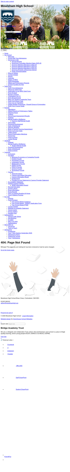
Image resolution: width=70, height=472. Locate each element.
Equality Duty (12, 213)
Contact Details (13, 75)
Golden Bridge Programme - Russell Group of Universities (26, 104)
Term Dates (11, 122)
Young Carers (12, 210)
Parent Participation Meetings (17, 134)
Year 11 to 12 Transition (15, 103)
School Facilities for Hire (16, 84)
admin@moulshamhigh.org (9, 303)
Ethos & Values (13, 73)
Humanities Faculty (18, 160)
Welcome (11, 56)
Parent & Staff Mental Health (21, 121)
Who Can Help (13, 221)
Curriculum (11, 154)
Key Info (7, 197)
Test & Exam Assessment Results (19, 116)
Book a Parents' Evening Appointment (20, 129)
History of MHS (13, 80)
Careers (10, 172)
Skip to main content (7, 1)
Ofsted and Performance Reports (18, 83)
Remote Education (14, 187)
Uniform (10, 114)
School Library (12, 188)
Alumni (10, 76)
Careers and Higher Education (21, 175)
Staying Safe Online (14, 216)
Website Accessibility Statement (18, 208)
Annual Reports (17, 61)
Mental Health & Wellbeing (16, 119)
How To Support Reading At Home (19, 193)
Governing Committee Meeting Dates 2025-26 (26, 63)
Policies (10, 198)
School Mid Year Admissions (17, 58)
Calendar (11, 78)
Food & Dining (12, 137)
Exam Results (12, 192)
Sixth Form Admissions (15, 88)
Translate (19, 33)
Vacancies (11, 226)
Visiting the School (14, 236)
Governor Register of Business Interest (24, 70)
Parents (6, 108)
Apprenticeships (17, 173)
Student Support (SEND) (16, 183)
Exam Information (13, 190)
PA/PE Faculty (16, 165)
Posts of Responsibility (19, 71)
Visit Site (3, 336)
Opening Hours (13, 112)
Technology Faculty (18, 170)
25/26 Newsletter (13, 81)
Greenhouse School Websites (22, 319)
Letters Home (12, 132)
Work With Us (8, 225)
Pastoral (10, 117)
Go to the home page (7, 250)
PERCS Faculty (17, 167)
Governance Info (13, 60)
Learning (7, 152)
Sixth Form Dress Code (15, 101)
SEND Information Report (20, 185)
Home (6, 53)
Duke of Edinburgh (14, 126)
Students (7, 141)
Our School (8, 55)
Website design (6, 319)
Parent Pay (11, 136)
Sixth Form (7, 86)
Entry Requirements (14, 98)
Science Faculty (17, 169)
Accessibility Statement (15, 182)
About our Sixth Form (15, 89)
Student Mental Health (19, 145)
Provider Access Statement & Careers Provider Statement (30, 180)
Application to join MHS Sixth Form (19, 91)
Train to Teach (12, 228)
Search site (4, 324)
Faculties (11, 155)
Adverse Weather (13, 127)
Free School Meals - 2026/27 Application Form (27, 203)
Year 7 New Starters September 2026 (20, 233)
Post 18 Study (12, 93)
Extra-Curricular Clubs (15, 131)
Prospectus (11, 231)
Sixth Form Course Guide (16, 106)
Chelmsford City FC (14, 96)
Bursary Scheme (13, 94)
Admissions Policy (14, 234)
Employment (16, 178)
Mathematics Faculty (18, 164)
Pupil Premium (13, 200)
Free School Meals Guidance (21, 202)
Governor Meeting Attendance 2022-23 (24, 65)
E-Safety (11, 220)
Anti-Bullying (12, 218)
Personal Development (15, 124)
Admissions (8, 230)
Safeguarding (8, 215)
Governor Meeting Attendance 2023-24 (24, 66)
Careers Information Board (20, 177)
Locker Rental (12, 139)
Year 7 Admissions (14, 238)
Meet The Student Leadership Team (19, 99)
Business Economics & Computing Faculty (25, 157)
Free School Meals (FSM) (20, 205)
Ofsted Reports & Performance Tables (20, 111)
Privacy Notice (12, 211)
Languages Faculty (18, 162)
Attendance (11, 109)
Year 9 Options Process (15, 195)
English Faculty (17, 159)
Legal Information (27, 316)
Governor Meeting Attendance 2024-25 (24, 68)
